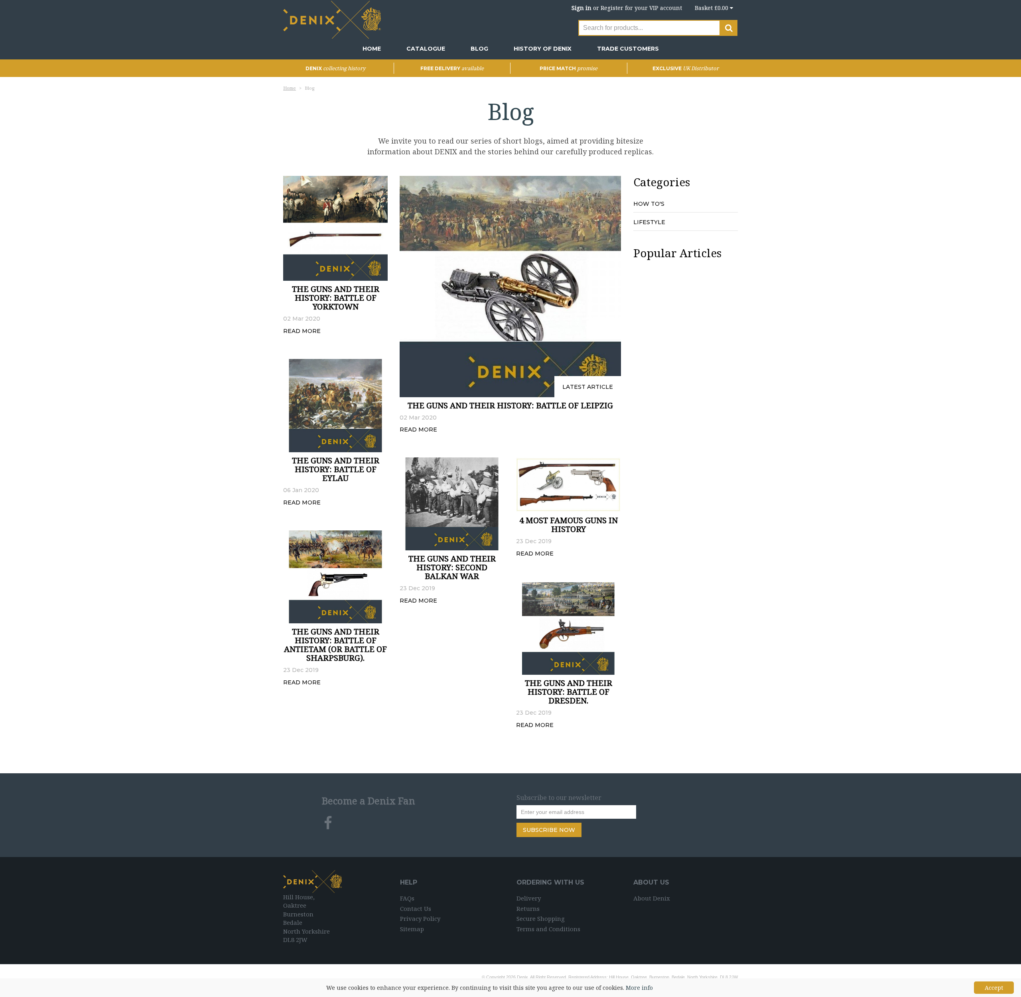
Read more (302, 331)
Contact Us (415, 908)
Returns (528, 908)
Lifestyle (649, 222)
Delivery (528, 898)
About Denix (651, 898)
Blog (479, 48)
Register (612, 8)
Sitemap (412, 929)
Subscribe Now (549, 829)
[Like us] (328, 823)
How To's (648, 203)
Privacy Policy (420, 918)
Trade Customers (628, 48)
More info (639, 987)
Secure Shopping (540, 918)
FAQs (407, 898)
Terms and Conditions (548, 929)
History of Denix (543, 48)
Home (372, 48)
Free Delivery (452, 68)
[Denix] (333, 19)
